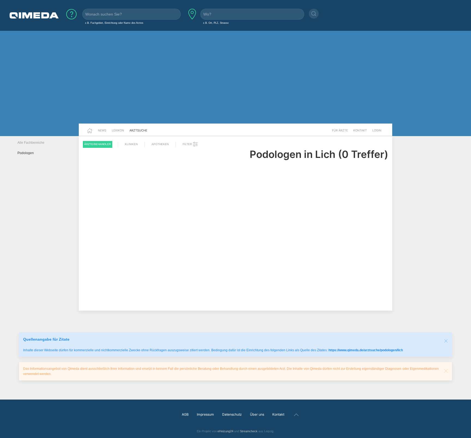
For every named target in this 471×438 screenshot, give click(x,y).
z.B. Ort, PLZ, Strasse (216, 22)
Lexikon (118, 130)
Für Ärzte (340, 130)
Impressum (205, 414)
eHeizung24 (225, 431)
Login (376, 130)
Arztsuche (138, 130)
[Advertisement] (235, 81)
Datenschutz (232, 414)
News (102, 130)
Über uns (257, 414)
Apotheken (160, 144)
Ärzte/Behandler (97, 144)
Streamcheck (249, 431)
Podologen (25, 153)
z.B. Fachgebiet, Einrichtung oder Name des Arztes (114, 22)
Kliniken (131, 144)
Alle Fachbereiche (30, 143)
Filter (188, 144)
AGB (185, 414)
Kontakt (360, 130)
